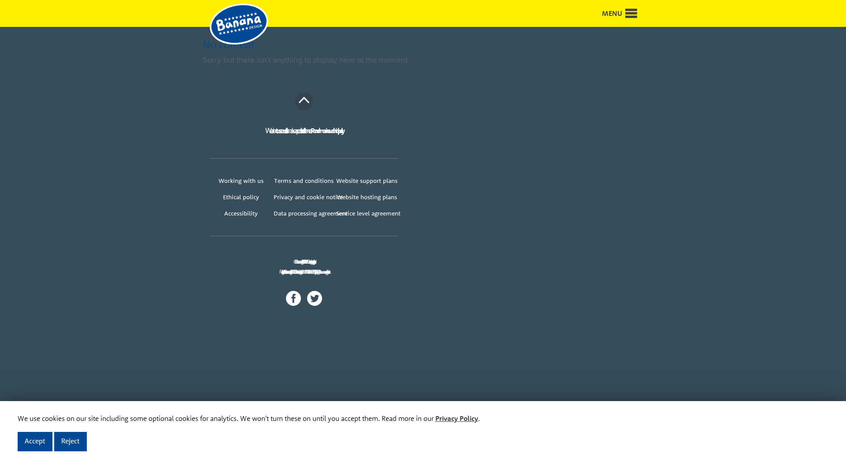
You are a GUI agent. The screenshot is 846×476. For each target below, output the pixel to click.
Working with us (241, 181)
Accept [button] (35, 440)
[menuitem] (241, 181)
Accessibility (241, 213)
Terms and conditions (304, 181)
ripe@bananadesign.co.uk (322, 271)
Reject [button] (70, 440)
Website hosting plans (367, 197)
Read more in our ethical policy (327, 130)
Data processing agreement (304, 213)
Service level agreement (366, 213)
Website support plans (366, 181)
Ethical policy (241, 197)
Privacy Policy (456, 418)
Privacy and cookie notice (304, 197)
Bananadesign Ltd (245, 25)
